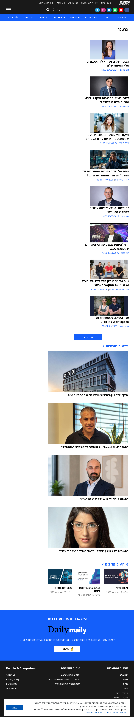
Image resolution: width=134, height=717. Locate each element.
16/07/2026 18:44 (105, 179)
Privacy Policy (12, 679)
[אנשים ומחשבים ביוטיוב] (121, 9)
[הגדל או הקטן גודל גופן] (58, 10)
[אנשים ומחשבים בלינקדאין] (109, 9)
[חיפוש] (48, 10)
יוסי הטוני (125, 216)
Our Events (11, 688)
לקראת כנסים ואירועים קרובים (67, 683)
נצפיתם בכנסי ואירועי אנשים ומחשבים (64, 679)
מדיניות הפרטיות (121, 697)
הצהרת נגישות (122, 693)
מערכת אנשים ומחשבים (119, 289)
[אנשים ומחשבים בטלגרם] (97, 9)
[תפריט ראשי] (8, 10)
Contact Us (11, 683)
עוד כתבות (88, 337)
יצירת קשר (123, 674)
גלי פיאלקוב (124, 106)
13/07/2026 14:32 (110, 216)
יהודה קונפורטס (122, 180)
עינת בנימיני (124, 143)
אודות (125, 683)
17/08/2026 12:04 (108, 106)
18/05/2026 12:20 (108, 326)
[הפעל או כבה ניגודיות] (54, 10)
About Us (10, 674)
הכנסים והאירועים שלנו (70, 674)
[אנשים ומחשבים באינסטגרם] (103, 9)
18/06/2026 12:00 (110, 252)
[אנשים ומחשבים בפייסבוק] (127, 9)
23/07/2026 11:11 (108, 143)
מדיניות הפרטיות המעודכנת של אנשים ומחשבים (106, 712)
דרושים (125, 679)
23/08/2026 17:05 (109, 69)
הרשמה (65, 648)
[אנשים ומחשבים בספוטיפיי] (115, 9)
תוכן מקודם (124, 70)
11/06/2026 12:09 (99, 289)
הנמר (125, 688)
